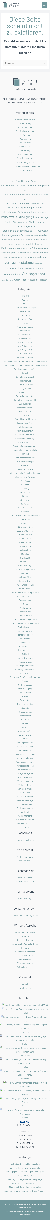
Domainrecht (25, 392)
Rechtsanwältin (16, 243)
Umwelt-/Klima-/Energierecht (25, 915)
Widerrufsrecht (25, 815)
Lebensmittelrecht (25, 530)
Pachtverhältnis (25, 577)
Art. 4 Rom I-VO (25, 349)
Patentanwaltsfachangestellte (17, 230)
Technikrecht (25, 692)
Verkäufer (25, 719)
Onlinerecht (25, 573)
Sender (25, 681)
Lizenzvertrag (25, 123)
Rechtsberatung (25, 627)
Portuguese (25, 1055)
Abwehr (25, 299)
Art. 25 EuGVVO (25, 342)
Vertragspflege (25, 785)
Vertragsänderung (25, 742)
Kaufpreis (25, 504)
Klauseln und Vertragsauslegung (25, 1183)
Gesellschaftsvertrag (25, 131)
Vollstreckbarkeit (25, 804)
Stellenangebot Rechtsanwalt (16, 252)
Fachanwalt (11, 203)
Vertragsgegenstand (25, 761)
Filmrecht (25, 415)
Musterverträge (23, 222)
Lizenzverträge (40, 217)
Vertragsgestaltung (19, 262)
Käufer (25, 496)
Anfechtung (25, 330)
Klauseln (25, 511)
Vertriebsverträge (7, 280)
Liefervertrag (25, 142)
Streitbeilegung (25, 688)
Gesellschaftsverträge (37, 203)
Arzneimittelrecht (25, 357)
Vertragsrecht (33, 273)
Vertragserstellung (25, 758)
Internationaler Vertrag (25, 119)
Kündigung (25, 217)
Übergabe (25, 708)
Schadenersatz (26, 248)
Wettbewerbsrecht (25, 808)
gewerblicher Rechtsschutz (25, 450)
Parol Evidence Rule (25, 584)
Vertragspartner (27, 268)
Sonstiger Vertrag (25, 158)
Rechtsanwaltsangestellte (34, 235)
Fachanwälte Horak (25, 839)
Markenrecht (25, 860)
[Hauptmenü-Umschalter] (44, 5)
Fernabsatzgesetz (25, 407)
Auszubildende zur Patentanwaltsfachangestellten (25, 187)
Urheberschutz (25, 711)
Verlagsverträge (25, 731)
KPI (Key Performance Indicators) (25, 515)
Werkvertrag (25, 139)
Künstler (25, 523)
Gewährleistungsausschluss (25, 446)
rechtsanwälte (40, 239)
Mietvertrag (25, 150)
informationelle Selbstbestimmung (25, 473)
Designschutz (25, 388)
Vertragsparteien (25, 781)
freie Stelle (23, 203)
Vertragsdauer (25, 750)
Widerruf (25, 812)
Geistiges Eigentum (25, 430)
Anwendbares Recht (25, 334)
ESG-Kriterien (25, 403)
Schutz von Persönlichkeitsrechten (25, 677)
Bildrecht (25, 373)
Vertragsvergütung (25, 796)
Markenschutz (25, 550)
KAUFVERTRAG (9, 217)
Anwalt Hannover (25, 877)
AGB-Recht (24, 180)
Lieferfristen (25, 542)
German (44, 1004)
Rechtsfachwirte (33, 243)
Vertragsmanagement (25, 773)
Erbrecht (25, 936)
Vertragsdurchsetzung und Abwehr (25, 1167)
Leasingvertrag (25, 154)
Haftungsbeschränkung (25, 457)
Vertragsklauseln (40, 263)
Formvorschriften (25, 423)
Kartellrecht (25, 492)
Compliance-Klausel (25, 376)
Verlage (25, 723)
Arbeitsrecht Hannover (25, 932)
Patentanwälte (40, 230)
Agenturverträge (25, 319)
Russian (25, 1117)
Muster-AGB (11, 221)
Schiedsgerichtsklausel (25, 669)
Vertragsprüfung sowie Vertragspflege (25, 1179)
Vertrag (25, 738)
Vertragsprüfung (12, 274)
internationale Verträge (40, 212)
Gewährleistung (15, 207)
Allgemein (25, 323)
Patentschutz (25, 600)
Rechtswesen (25, 646)
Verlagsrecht (25, 727)
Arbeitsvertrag (25, 146)
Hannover (38, 207)
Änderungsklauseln (25, 326)
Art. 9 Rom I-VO (25, 353)
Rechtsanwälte (25, 615)
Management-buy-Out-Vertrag (26, 166)
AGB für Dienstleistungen (25, 307)
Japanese (25, 1078)
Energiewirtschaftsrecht (25, 400)
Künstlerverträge (25, 527)
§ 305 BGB (25, 296)
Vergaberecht (25, 715)
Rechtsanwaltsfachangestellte (16, 239)
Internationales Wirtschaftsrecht (25, 944)
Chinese (25, 1106)
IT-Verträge (25, 488)
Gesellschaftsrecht (25, 940)
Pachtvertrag (25, 581)
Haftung (28, 207)
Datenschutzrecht (25, 384)
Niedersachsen (37, 221)
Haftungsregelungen (25, 461)
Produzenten (25, 608)
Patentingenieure (11, 235)
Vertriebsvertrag (25, 127)
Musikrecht (25, 557)
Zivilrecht (25, 827)
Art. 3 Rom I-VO (25, 346)
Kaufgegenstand (25, 500)
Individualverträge (25, 469)
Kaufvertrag (25, 135)
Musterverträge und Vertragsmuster (25, 1187)
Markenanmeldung (25, 856)
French (25, 1021)
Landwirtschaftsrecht (25, 951)
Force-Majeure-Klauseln (25, 419)
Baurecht (25, 984)
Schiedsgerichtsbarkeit (25, 665)
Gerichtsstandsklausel (25, 434)
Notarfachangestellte (24, 226)
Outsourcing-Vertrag (26, 162)
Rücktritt (25, 654)
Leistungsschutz (25, 538)
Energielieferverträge (25, 396)
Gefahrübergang (25, 427)
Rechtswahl (25, 642)
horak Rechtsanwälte (25, 881)
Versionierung (25, 734)
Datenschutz (25, 380)
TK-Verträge (25, 700)
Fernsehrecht (25, 411)
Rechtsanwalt (25, 611)
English (25, 1013)
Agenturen (25, 315)
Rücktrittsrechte (25, 658)
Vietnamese (25, 1086)
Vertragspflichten (38, 268)
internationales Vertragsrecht (17, 211)
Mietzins (25, 554)
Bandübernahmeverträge (25, 369)
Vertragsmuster (13, 267)
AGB (40, 102)
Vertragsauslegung (13, 257)
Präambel (25, 604)
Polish (25, 1067)
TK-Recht (25, 696)
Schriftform (25, 673)
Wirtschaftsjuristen (37, 279)
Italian (25, 1044)
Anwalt (34, 180)
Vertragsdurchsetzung (34, 257)
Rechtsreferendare (10, 248)
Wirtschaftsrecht (25, 823)
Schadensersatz (40, 248)
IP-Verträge (25, 480)
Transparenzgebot (25, 704)
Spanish (25, 1032)
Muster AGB (25, 561)
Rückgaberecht (25, 650)
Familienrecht (25, 987)
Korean (25, 1094)
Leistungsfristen (25, 534)
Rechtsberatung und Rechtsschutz (25, 1164)
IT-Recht (25, 484)
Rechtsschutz (25, 638)
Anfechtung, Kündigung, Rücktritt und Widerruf (25, 1191)
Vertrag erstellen (40, 252)
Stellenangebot (25, 684)
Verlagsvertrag (26, 170)
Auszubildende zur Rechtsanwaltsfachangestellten (24, 196)
